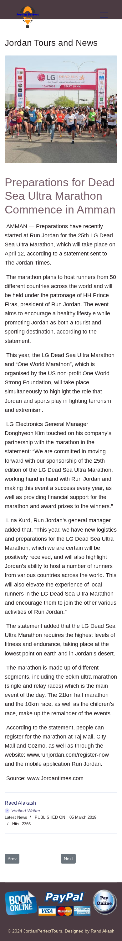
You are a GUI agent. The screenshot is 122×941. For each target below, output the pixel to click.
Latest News (16, 817)
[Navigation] (104, 15)
